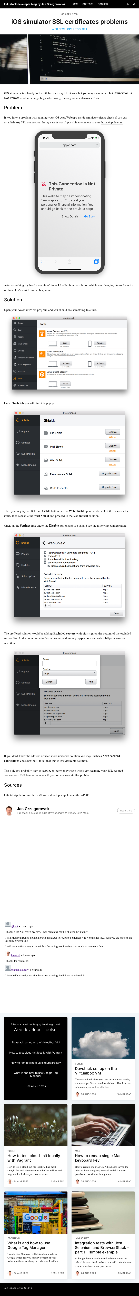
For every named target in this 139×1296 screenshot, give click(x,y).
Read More (126, 810)
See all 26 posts (36, 1086)
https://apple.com (112, 122)
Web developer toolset (69, 29)
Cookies (103, 4)
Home (75, 4)
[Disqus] (69, 870)
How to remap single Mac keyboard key (36, 1062)
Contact (88, 4)
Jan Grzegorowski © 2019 (18, 1288)
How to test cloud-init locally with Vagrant (35, 1052)
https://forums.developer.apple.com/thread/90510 (62, 795)
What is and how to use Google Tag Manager (36, 1074)
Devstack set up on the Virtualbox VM (36, 1042)
